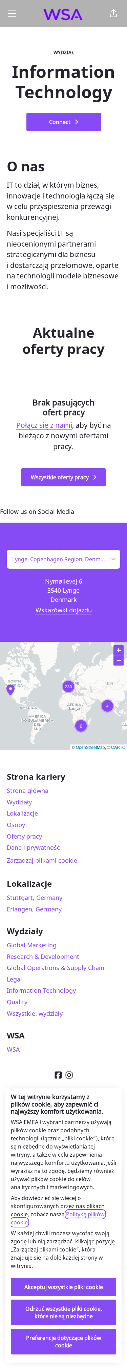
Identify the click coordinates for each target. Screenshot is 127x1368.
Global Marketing (32, 945)
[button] (113, 13)
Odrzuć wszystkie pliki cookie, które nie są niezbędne (63, 1312)
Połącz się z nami (44, 425)
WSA (13, 1049)
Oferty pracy (24, 836)
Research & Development (43, 956)
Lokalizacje (22, 813)
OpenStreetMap (90, 747)
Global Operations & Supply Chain (55, 968)
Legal (14, 979)
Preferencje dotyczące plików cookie (63, 1341)
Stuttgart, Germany (34, 897)
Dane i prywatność (33, 847)
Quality (17, 1002)
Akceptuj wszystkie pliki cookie (63, 1287)
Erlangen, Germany (34, 909)
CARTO (118, 747)
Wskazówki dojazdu (64, 610)
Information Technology (41, 990)
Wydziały (19, 802)
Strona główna (27, 790)
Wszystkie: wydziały (35, 1013)
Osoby (16, 825)
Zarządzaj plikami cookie (42, 860)
